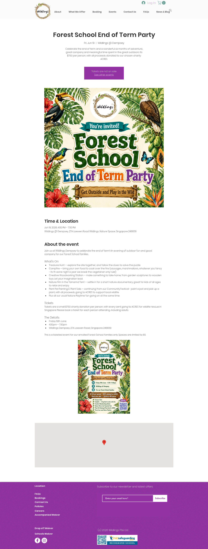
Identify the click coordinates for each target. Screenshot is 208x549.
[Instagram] (44, 540)
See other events (104, 74)
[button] (97, 12)
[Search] (170, 10)
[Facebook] (37, 540)
